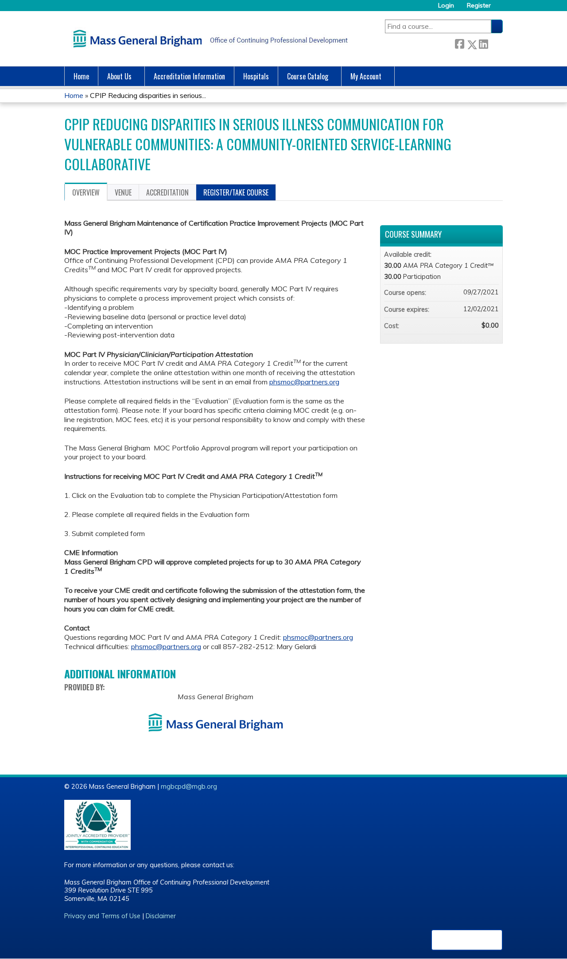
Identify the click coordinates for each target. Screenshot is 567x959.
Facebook (459, 43)
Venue (123, 192)
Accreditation (167, 192)
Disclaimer (161, 916)
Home (81, 76)
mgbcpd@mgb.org (189, 787)
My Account (365, 76)
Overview (86, 192)
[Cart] (500, 8)
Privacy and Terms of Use (102, 916)
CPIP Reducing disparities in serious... (148, 95)
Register (479, 5)
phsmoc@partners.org (304, 381)
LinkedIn (483, 43)
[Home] (208, 38)
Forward (495, 43)
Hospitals (256, 76)
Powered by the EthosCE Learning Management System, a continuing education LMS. (467, 940)
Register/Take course (235, 192)
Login (446, 5)
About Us (119, 76)
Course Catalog (307, 76)
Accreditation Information (189, 76)
